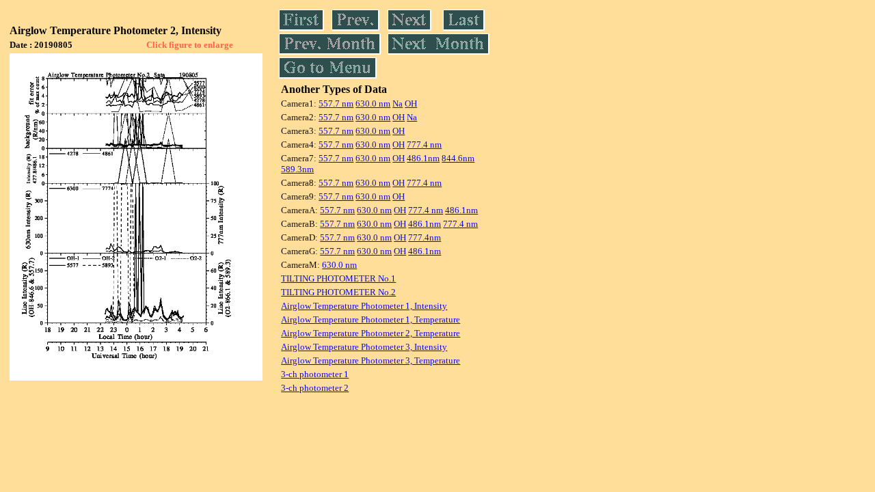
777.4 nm (424, 144)
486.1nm (423, 158)
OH (411, 103)
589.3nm (297, 169)
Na (397, 103)
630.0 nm (372, 103)
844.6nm (458, 158)
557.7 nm (336, 103)
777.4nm (424, 237)
